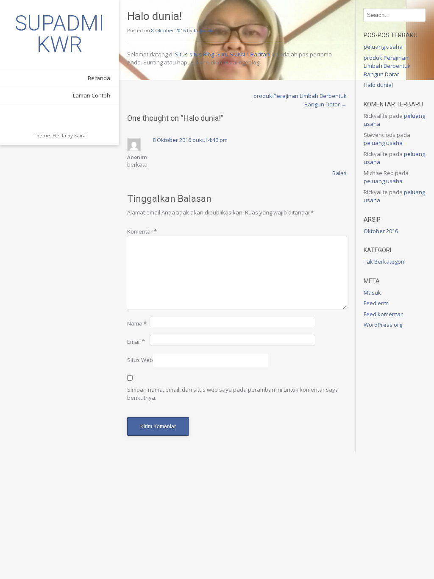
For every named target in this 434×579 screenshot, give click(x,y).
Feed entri (376, 303)
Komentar (142, 231)
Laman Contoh (91, 95)
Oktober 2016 (381, 231)
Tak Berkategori (384, 261)
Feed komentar (383, 314)
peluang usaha (383, 46)
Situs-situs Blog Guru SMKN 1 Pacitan (222, 54)
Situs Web (140, 360)
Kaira (80, 135)
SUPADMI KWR (59, 34)
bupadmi (204, 30)
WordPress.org (383, 324)
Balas (339, 173)
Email (136, 341)
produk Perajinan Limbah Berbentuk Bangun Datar (387, 66)
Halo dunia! (378, 85)
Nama (137, 323)
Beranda (99, 78)
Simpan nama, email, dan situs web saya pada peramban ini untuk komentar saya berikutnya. (233, 394)
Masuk (372, 292)
